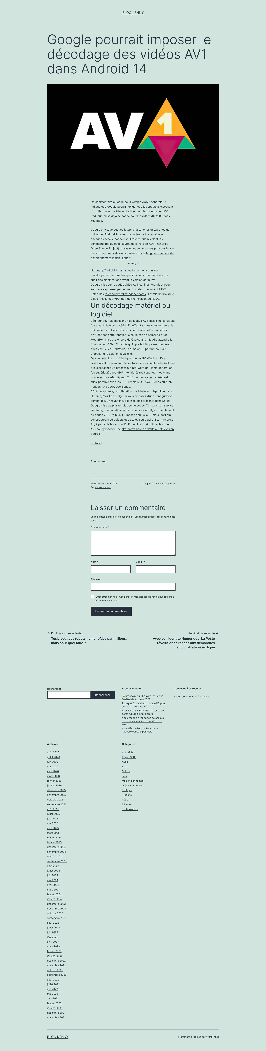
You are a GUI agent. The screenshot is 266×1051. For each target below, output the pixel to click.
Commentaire (100, 527)
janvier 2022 (54, 1008)
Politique (127, 790)
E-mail (140, 561)
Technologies (130, 809)
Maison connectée (133, 780)
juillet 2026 (53, 757)
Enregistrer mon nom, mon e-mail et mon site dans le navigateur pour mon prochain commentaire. (134, 598)
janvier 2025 (54, 842)
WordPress (212, 1036)
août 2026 (53, 752)
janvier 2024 (54, 899)
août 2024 (53, 865)
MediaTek (97, 339)
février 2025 (54, 837)
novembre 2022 (56, 965)
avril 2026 (53, 771)
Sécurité (126, 804)
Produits (127, 794)
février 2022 (54, 1003)
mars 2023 (53, 946)
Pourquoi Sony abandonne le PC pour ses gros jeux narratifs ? (144, 705)
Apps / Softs (168, 483)
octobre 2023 (55, 913)
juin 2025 (52, 818)
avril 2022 (53, 998)
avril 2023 (53, 941)
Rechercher (54, 688)
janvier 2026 (54, 785)
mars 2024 (53, 889)
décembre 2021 (56, 1012)
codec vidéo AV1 (127, 284)
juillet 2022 (53, 984)
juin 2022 (52, 989)
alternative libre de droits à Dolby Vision (148, 429)
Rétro (125, 799)
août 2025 (53, 809)
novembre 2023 (56, 908)
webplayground (103, 487)
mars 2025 (53, 832)
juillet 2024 (53, 870)
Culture (126, 771)
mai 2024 (52, 880)
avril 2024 (53, 884)
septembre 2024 (57, 861)
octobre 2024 (55, 856)
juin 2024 (52, 875)
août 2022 (53, 979)
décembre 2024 (56, 846)
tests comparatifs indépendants (125, 294)
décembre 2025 (56, 790)
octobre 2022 (55, 970)
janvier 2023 (54, 955)
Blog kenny (133, 13)
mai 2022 (52, 993)
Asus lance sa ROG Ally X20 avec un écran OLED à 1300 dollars (143, 712)
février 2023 (54, 951)
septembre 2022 (56, 974)
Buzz (125, 766)
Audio (125, 761)
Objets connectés (132, 785)
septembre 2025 (56, 804)
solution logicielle (120, 353)
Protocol (96, 443)
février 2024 (54, 894)
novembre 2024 (56, 851)
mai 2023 (52, 936)
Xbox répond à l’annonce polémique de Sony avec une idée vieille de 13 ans (143, 721)
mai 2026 (52, 766)
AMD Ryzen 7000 (121, 377)
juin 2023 (52, 932)
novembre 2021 (56, 1017)
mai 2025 (52, 823)
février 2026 (54, 780)
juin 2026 (52, 761)
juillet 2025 (53, 813)
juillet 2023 (53, 927)
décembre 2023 (56, 903)
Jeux (124, 776)
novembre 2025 (56, 794)
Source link (98, 461)
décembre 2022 (56, 960)
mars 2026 (53, 776)
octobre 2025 (55, 799)
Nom (94, 561)
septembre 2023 (56, 918)
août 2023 (53, 922)
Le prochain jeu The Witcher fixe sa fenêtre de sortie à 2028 (142, 698)
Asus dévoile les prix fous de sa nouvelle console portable (140, 730)
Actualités (127, 752)
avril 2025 (53, 828)
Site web (96, 579)
